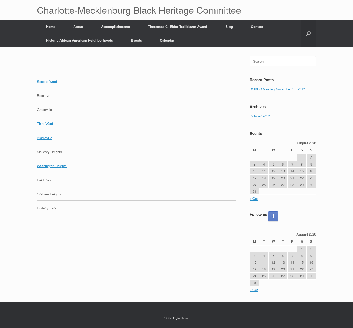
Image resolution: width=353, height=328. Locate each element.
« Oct (254, 198)
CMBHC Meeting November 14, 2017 (277, 89)
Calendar (167, 40)
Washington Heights (52, 165)
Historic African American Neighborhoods (79, 40)
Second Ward (47, 81)
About (78, 26)
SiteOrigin (173, 318)
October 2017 (260, 115)
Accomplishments (115, 26)
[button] (308, 33)
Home (50, 26)
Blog (229, 26)
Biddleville (44, 137)
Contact (257, 26)
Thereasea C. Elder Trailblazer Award (177, 26)
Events (136, 40)
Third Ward (45, 123)
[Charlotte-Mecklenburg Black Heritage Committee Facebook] (273, 216)
